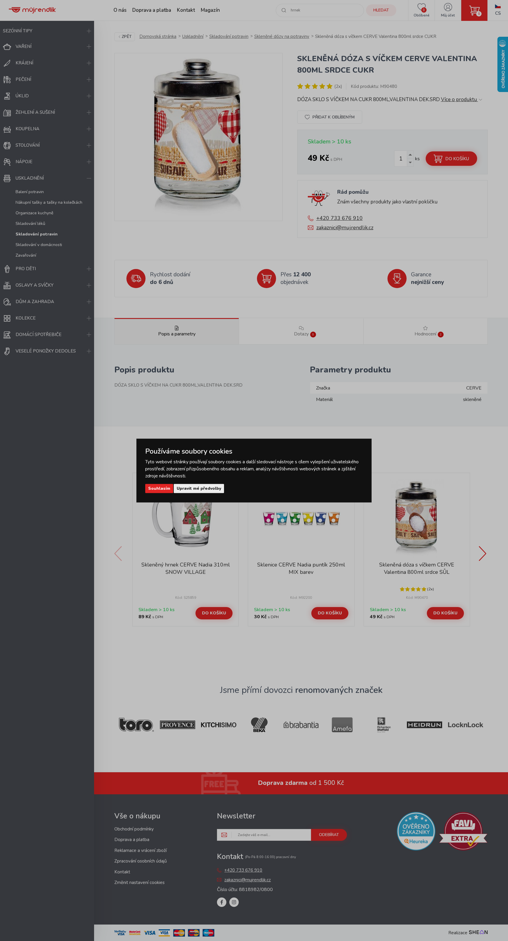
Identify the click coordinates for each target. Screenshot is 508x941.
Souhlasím (159, 488)
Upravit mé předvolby (199, 488)
